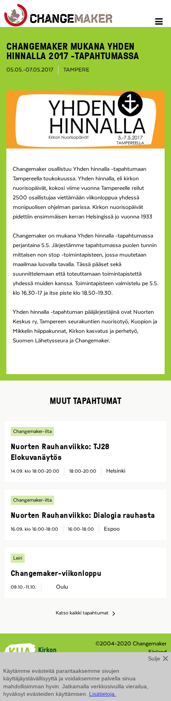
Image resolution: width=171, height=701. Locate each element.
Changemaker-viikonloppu (56, 572)
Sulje (154, 658)
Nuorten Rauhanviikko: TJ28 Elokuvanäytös (60, 451)
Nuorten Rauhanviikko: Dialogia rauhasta (83, 514)
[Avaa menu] (160, 22)
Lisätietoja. (102, 694)
